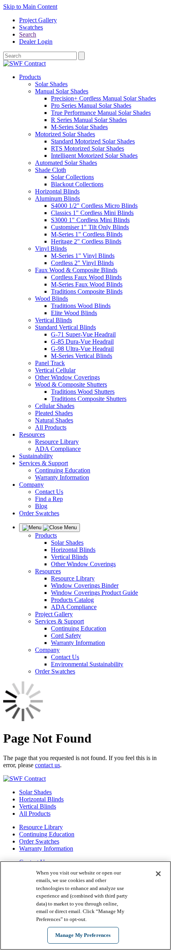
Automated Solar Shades (66, 162)
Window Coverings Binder (85, 585)
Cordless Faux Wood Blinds (86, 277)
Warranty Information (62, 477)
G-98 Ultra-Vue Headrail (82, 348)
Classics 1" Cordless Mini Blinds (92, 212)
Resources (32, 434)
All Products (50, 427)
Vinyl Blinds (51, 248)
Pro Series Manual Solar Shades (91, 105)
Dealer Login (35, 41)
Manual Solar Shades (61, 91)
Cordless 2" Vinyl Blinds (82, 262)
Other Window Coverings (67, 377)
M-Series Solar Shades (79, 127)
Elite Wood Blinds (74, 313)
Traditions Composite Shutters (88, 398)
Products (30, 77)
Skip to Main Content (30, 6)
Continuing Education (62, 470)
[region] (85, 905)
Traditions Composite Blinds (86, 291)
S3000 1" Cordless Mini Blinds (90, 220)
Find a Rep (49, 498)
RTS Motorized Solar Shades (87, 148)
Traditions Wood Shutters (83, 391)
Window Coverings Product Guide (94, 592)
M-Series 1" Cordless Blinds (86, 234)
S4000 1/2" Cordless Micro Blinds (94, 205)
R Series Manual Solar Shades (89, 119)
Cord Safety (66, 635)
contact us (47, 765)
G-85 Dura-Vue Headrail (82, 341)
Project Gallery (38, 20)
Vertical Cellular (55, 370)
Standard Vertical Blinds (65, 327)
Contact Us (49, 491)
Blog (41, 506)
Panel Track (50, 363)
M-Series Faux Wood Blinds (86, 284)
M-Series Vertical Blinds (81, 355)
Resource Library (57, 441)
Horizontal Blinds (57, 191)
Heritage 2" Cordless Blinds (86, 241)
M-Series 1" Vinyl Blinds (83, 255)
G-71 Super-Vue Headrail (83, 334)
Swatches (31, 27)
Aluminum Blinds (57, 198)
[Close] (158, 873)
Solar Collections (72, 177)
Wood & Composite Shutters (71, 384)
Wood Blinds (51, 298)
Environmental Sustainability (87, 664)
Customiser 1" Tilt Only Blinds (90, 227)
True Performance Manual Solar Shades (101, 112)
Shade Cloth (50, 169)
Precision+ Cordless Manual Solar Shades (103, 98)
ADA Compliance (58, 448)
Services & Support (43, 463)
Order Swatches (39, 513)
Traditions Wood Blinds (81, 305)
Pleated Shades (54, 413)
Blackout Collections (77, 184)
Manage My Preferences (83, 935)
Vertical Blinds (53, 320)
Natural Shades (54, 420)
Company (31, 484)
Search (27, 34)
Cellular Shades (54, 405)
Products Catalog (72, 599)
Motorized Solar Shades (65, 134)
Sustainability (36, 456)
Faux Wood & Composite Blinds (76, 270)
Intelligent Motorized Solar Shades (94, 155)
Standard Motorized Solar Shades (93, 141)
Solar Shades (51, 84)
